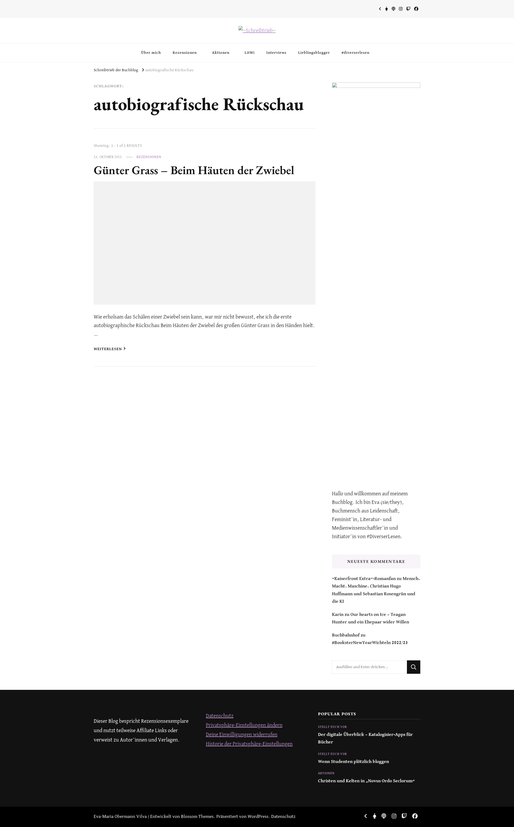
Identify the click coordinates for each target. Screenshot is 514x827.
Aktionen (220, 53)
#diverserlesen (355, 53)
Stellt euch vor (332, 727)
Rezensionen (185, 53)
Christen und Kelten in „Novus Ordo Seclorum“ (366, 781)
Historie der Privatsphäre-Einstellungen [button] (249, 744)
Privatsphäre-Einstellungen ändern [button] (244, 725)
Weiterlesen (108, 349)
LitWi (250, 53)
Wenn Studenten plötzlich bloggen (353, 761)
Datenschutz (219, 716)
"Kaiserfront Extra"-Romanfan (364, 579)
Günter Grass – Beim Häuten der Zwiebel (194, 170)
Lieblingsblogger (314, 53)
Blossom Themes (197, 816)
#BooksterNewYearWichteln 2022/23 (370, 643)
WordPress (258, 816)
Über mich (151, 53)
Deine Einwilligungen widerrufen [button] (241, 734)
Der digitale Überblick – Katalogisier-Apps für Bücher (365, 738)
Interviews (276, 53)
